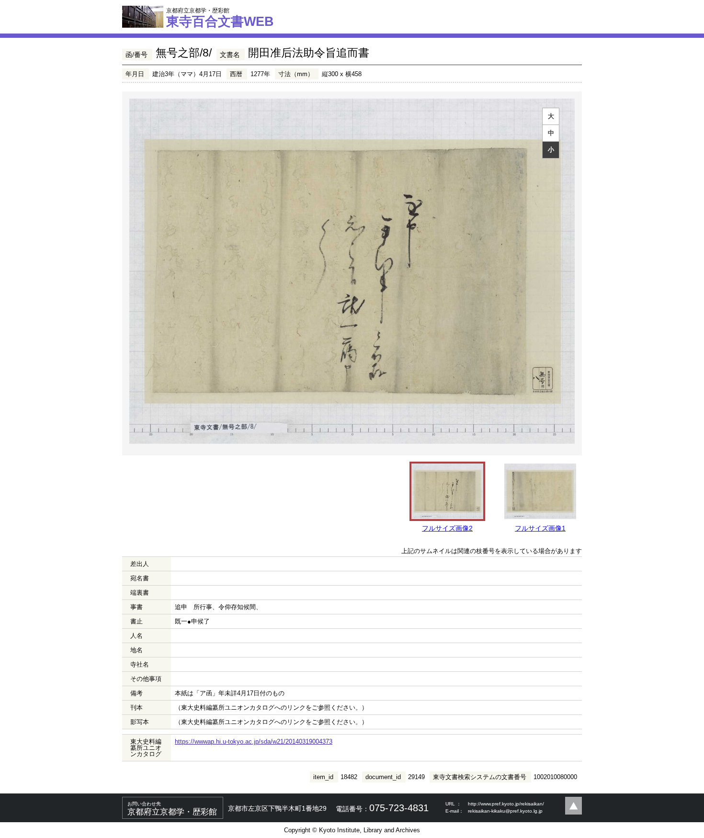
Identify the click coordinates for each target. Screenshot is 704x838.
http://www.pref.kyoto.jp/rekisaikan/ (506, 803)
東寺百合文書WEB (220, 17)
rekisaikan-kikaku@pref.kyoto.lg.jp (505, 811)
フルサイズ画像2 (447, 528)
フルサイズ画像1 (540, 528)
